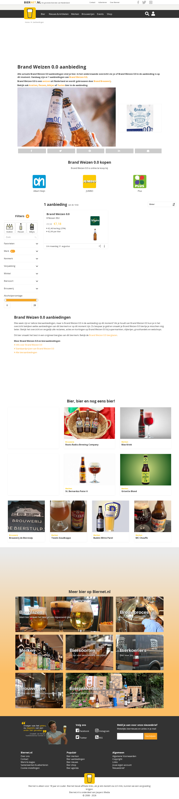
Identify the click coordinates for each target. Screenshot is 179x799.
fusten (61, 85)
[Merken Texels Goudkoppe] (68, 516)
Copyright (117, 759)
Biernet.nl (74, 792)
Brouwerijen (88, 13)
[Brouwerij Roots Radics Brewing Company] (89, 423)
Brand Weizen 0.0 (78, 77)
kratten (33, 85)
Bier (43, 13)
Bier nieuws (72, 762)
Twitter (83, 737)
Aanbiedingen (38, 22)
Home (27, 22)
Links (115, 762)
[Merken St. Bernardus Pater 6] (89, 469)
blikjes (50, 85)
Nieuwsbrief (118, 768)
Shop (109, 13)
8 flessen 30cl (53, 218)
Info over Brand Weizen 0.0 (28, 344)
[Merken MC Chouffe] (152, 516)
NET (33, 2)
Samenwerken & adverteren (34, 765)
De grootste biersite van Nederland (56, 3)
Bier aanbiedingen (76, 759)
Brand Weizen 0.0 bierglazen (103, 335)
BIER (27, 2)
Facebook (84, 731)
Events (100, 13)
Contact (92, 2)
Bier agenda (72, 768)
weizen (46, 81)
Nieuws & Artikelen (59, 13)
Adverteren (102, 2)
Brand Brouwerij (102, 81)
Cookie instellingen (30, 768)
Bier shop (71, 765)
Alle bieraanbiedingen (26, 352)
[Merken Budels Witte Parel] (110, 516)
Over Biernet (114, 2)
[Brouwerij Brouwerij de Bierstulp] (26, 516)
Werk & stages (28, 762)
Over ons (25, 756)
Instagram (104, 731)
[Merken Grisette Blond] (145, 469)
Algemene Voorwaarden (124, 756)
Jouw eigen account (122, 765)
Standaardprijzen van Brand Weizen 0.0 (34, 348)
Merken (75, 13)
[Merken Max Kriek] (145, 423)
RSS (101, 737)
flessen (42, 85)
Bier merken (73, 756)
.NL (38, 2)
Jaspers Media (103, 792)
